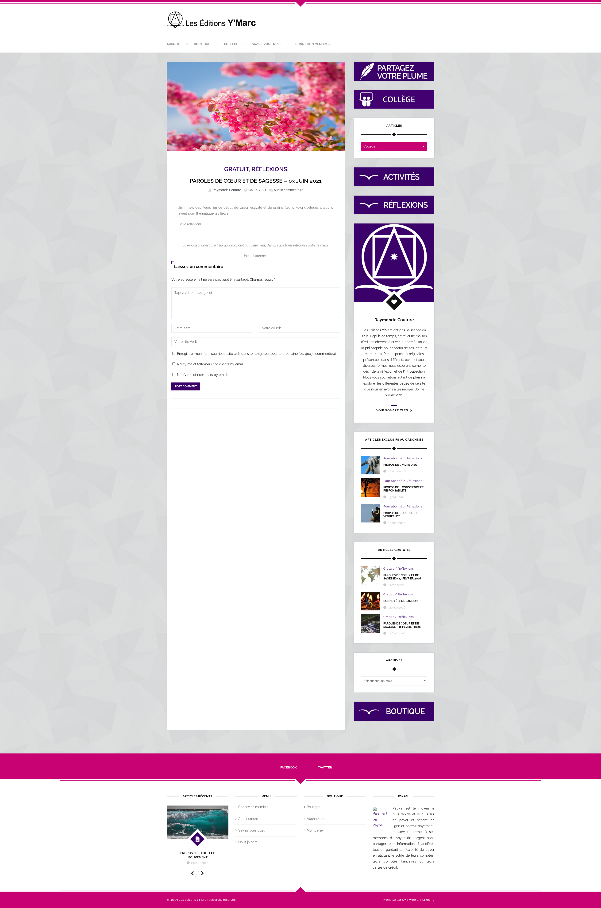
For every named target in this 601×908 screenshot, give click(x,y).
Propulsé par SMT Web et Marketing (408, 899)
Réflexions (269, 169)
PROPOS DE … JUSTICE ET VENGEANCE (400, 514)
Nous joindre (248, 842)
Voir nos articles (392, 410)
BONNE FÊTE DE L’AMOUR (400, 601)
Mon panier (315, 830)
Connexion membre (253, 807)
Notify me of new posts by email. (202, 375)
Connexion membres (312, 44)
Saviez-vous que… (266, 44)
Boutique (202, 44)
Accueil (173, 44)
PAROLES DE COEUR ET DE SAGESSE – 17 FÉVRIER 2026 (402, 577)
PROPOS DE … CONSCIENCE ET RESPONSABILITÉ (403, 489)
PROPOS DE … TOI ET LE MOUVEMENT (197, 855)
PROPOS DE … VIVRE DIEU (400, 464)
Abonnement (248, 819)
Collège (231, 44)
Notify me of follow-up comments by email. (210, 364)
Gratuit (236, 169)
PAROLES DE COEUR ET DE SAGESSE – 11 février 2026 (402, 625)
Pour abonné (392, 458)
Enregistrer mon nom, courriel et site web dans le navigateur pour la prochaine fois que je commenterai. (256, 354)
